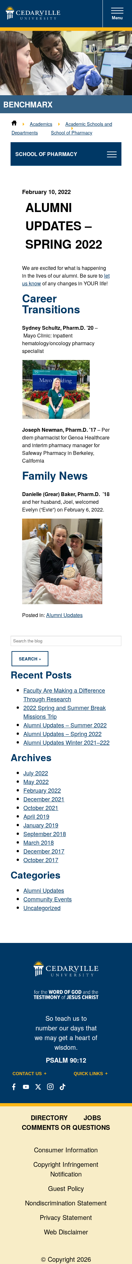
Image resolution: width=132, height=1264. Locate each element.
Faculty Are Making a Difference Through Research (64, 694)
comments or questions (66, 1127)
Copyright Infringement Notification (65, 1168)
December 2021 (43, 799)
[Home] (14, 123)
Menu (117, 17)
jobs (92, 1117)
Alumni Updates (64, 615)
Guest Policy (66, 1188)
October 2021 (40, 807)
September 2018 (44, 833)
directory (49, 1117)
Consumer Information (66, 1149)
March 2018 (38, 842)
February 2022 (42, 790)
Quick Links (88, 1073)
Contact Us (27, 1073)
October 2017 (40, 859)
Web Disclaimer (66, 1231)
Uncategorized (42, 907)
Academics (41, 123)
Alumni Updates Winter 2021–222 (66, 742)
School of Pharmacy (71, 132)
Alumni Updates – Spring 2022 (62, 733)
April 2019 (36, 816)
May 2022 (36, 781)
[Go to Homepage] (33, 17)
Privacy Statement (66, 1217)
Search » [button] (30, 659)
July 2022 (35, 773)
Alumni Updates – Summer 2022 (65, 725)
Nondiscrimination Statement (66, 1202)
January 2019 (40, 825)
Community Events (47, 899)
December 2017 (43, 851)
